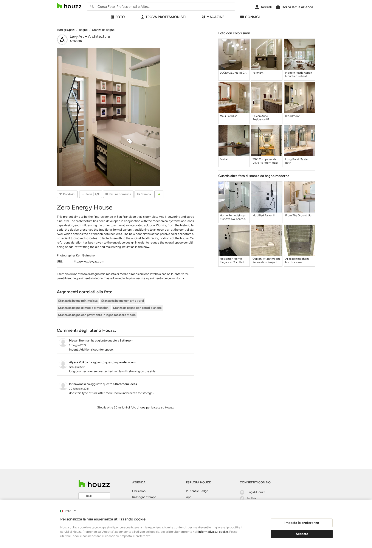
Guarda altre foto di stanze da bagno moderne (253, 176)
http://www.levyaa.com (88, 261)
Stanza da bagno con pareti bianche (137, 308)
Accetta (302, 534)
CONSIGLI (253, 17)
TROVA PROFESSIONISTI (166, 17)
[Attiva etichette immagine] (158, 194)
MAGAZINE (215, 17)
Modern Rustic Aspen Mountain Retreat (298, 74)
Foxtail (224, 159)
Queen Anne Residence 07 (261, 117)
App (188, 497)
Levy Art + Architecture (90, 36)
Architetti (76, 41)
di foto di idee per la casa (143, 407)
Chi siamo (139, 491)
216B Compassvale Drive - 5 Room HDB (265, 161)
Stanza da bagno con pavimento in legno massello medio (97, 315)
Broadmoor (292, 116)
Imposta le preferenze (301, 523)
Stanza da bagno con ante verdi (122, 301)
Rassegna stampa (144, 497)
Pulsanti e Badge (197, 491)
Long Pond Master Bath (296, 161)
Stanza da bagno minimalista (78, 301)
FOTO (120, 17)
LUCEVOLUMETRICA (233, 72)
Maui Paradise (228, 116)
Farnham (258, 72)
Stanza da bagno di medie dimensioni (83, 308)
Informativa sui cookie (213, 532)
